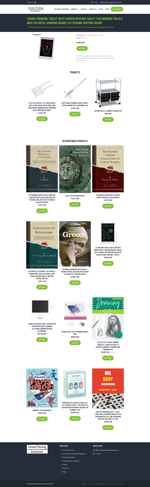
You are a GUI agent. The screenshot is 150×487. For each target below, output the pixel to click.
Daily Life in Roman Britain (75, 196)
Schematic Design (69, 457)
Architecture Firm (68, 450)
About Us (92, 9)
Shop (107, 9)
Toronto (95, 2)
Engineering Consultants (71, 461)
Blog (101, 9)
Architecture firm (61, 9)
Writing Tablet (98, 35)
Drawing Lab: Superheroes (42, 410)
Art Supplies (89, 35)
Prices (65, 465)
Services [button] (74, 9)
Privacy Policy (111, 484)
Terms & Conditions (99, 484)
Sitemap (119, 484)
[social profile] (35, 2)
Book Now (117, 9)
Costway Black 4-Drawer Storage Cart (108, 111)
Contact (88, 484)
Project (84, 9)
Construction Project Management (74, 454)
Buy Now (82, 48)
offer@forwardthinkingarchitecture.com (111, 2)
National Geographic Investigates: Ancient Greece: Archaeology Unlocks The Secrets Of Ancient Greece (75, 271)
